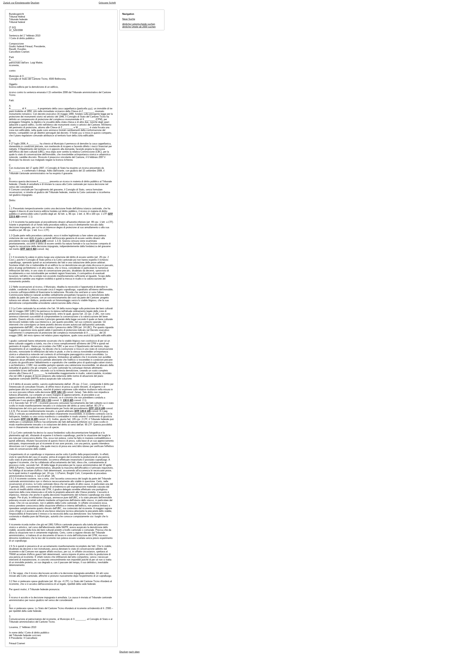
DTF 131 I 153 (43, 400)
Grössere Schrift (107, 2)
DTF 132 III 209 (29, 419)
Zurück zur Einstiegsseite (16, 2)
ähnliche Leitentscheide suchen (138, 24)
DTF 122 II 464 (28, 249)
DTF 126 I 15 (59, 392)
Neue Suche (128, 19)
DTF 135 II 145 (83, 411)
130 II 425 (68, 400)
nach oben (134, 651)
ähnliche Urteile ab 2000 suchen (139, 26)
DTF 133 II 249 (38, 241)
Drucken (35, 2)
